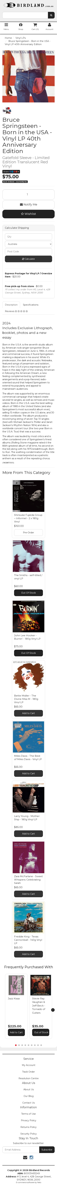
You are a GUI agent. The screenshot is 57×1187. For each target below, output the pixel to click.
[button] (24, 977)
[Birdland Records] (28, 4)
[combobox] (25, 15)
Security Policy (28, 1133)
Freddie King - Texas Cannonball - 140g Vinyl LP (28, 940)
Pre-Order (28, 532)
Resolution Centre (29, 1078)
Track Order (28, 1071)
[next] (53, 1010)
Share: (6, 171)
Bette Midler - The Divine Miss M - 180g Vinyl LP (26, 699)
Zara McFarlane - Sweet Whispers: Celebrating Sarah (28, 879)
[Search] (51, 15)
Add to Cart (28, 713)
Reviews (10, 311)
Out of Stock (41, 1032)
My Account (28, 1065)
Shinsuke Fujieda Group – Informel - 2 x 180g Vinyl (28, 518)
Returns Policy (28, 1127)
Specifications (30, 304)
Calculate (29, 259)
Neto (39, 1182)
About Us (28, 1089)
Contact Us (28, 1102)
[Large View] (7, 110)
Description (11, 304)
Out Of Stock (28, 592)
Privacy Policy (28, 1120)
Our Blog (29, 1096)
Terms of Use (28, 1113)
